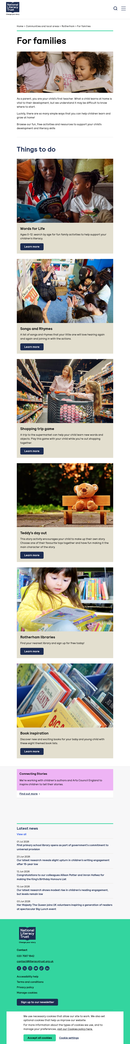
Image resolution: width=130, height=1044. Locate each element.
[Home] (12, 8)
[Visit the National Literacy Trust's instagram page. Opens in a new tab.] (30, 968)
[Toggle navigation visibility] (123, 8)
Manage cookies (27, 992)
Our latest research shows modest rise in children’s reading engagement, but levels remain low (62, 892)
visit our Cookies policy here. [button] (75, 1029)
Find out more (36, 794)
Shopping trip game (37, 428)
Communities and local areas (42, 26)
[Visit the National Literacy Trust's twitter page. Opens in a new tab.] (25, 968)
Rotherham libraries (37, 637)
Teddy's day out (33, 533)
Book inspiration (34, 733)
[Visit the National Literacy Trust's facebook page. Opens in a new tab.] (19, 968)
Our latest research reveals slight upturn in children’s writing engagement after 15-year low (63, 862)
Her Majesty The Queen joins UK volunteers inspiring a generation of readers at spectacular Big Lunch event (64, 907)
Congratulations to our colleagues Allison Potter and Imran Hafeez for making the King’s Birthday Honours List (60, 877)
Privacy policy (25, 987)
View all (21, 834)
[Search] (115, 8)
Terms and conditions (30, 982)
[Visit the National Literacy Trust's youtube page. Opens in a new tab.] (36, 968)
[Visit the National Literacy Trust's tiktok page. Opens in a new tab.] (41, 968)
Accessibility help (27, 976)
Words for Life (32, 228)
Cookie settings (69, 1038)
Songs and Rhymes (36, 328)
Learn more (31, 246)
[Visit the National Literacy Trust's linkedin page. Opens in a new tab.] (47, 968)
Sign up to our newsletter (37, 1002)
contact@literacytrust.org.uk (35, 961)
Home (20, 26)
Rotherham (68, 26)
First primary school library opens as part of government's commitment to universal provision (62, 847)
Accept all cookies (40, 1038)
